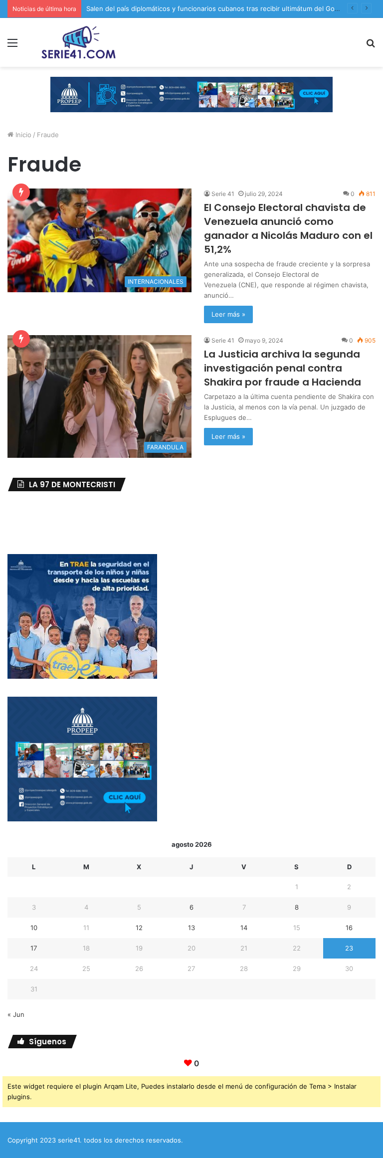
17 (33, 948)
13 (191, 928)
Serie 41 (222, 193)
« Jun (15, 1014)
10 (33, 928)
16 (349, 928)
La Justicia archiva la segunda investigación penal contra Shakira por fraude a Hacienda (282, 368)
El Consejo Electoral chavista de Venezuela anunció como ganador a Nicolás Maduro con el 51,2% (288, 228)
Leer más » (228, 314)
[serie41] (77, 42)
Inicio (22, 135)
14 (243, 928)
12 (139, 928)
